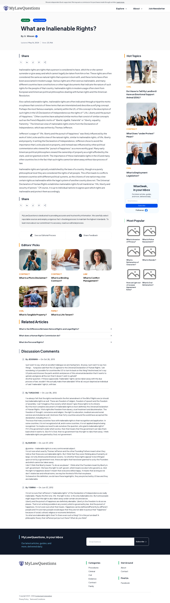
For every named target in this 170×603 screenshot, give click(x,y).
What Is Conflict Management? (91, 279)
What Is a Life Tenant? (62, 314)
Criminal (91, 571)
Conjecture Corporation (43, 596)
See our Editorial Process (45, 235)
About (123, 567)
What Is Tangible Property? (33, 314)
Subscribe (141, 206)
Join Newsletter (157, 8)
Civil (21, 311)
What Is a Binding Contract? (60, 279)
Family (54, 311)
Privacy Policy (23, 599)
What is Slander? (149, 260)
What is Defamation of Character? (132, 262)
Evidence (92, 579)
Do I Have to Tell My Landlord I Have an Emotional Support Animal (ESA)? (141, 94)
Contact (124, 571)
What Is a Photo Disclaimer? (33, 277)
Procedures (93, 567)
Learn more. (121, 2)
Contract (24, 274)
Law (85, 274)
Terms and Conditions (37, 599)
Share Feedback (90, 235)
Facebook (125, 583)
